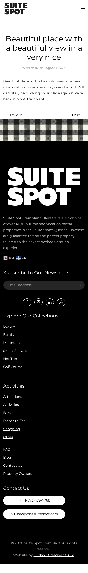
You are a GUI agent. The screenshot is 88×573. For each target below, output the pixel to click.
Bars (7, 413)
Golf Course (13, 367)
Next (76, 115)
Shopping (11, 429)
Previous (15, 115)
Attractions (12, 397)
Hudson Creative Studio (54, 555)
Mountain (11, 343)
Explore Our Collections (31, 316)
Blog (7, 457)
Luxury (9, 326)
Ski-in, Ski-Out (15, 351)
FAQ (6, 449)
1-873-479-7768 (37, 500)
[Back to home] (16, 8)
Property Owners (17, 474)
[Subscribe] (80, 285)
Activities (14, 386)
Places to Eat (14, 421)
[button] (83, 8)
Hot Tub (10, 359)
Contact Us (12, 466)
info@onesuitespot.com (37, 514)
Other (8, 437)
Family (9, 335)
